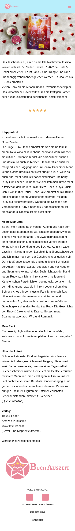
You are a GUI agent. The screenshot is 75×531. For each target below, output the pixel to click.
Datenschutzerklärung (37, 504)
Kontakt (37, 520)
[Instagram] (29, 497)
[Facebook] (45, 497)
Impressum (37, 512)
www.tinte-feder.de (13, 425)
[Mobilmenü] (69, 6)
